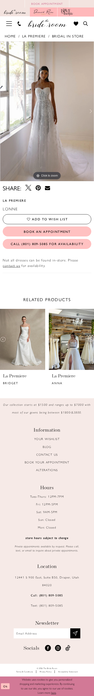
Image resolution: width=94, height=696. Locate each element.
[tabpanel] (47, 111)
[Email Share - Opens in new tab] (47, 188)
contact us (11, 265)
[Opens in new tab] (43, 12)
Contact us (47, 454)
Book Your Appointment (47, 462)
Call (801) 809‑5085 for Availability (47, 243)
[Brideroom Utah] (47, 23)
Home (10, 36)
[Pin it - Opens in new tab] (38, 188)
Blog (47, 447)
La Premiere (34, 36)
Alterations (47, 470)
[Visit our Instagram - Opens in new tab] (58, 648)
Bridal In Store (68, 36)
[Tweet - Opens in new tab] (28, 188)
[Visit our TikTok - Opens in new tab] (67, 648)
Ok (5, 686)
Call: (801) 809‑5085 (47, 595)
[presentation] (22, 339)
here (53, 693)
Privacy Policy (46, 671)
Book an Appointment (47, 231)
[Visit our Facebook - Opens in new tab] (48, 648)
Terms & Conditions (24, 671)
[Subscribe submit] (75, 633)
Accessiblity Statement (68, 671)
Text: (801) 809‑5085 (47, 605)
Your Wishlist (47, 439)
